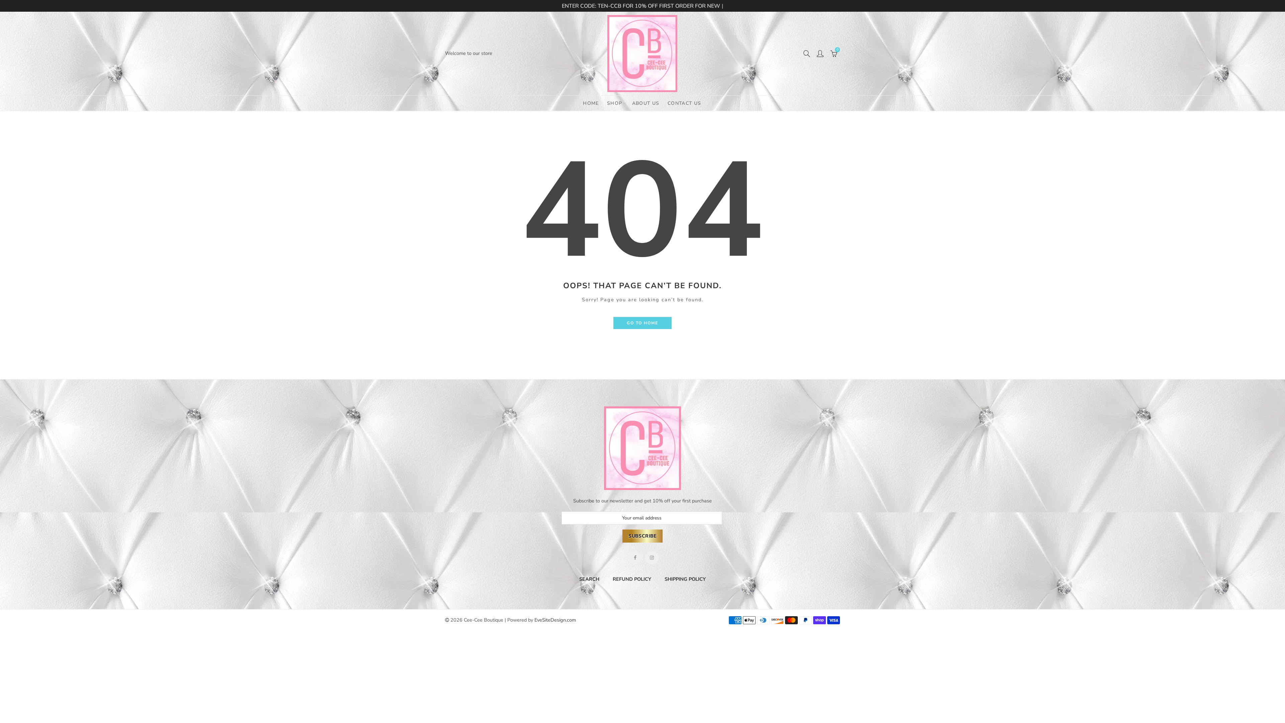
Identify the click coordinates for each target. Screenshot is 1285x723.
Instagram (652, 557)
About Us (646, 103)
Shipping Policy (685, 579)
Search (589, 579)
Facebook (635, 557)
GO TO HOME (642, 323)
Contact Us (684, 103)
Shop (614, 103)
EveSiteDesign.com (555, 620)
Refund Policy (632, 579)
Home (591, 103)
